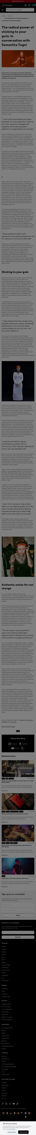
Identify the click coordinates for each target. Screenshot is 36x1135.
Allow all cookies (23, 1132)
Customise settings (12, 1132)
